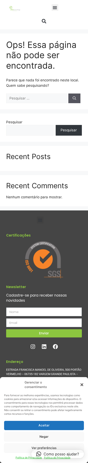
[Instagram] (33, 347)
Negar (44, 437)
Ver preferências (44, 448)
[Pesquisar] (74, 98)
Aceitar (44, 425)
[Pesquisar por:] (37, 98)
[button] (82, 385)
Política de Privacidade (29, 457)
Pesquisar (14, 122)
